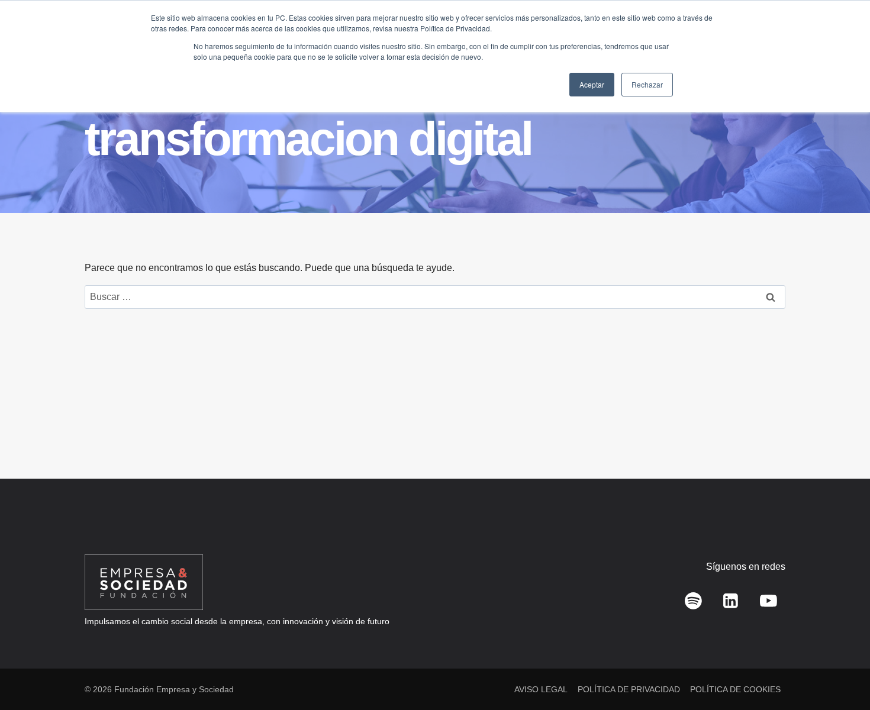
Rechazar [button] (647, 84)
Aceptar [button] (591, 84)
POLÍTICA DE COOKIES (735, 689)
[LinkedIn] (731, 601)
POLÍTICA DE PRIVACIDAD (629, 689)
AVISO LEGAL (541, 689)
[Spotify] (693, 601)
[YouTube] (768, 601)
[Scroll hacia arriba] (843, 674)
